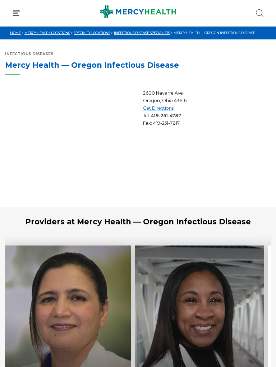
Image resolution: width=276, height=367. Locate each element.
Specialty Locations (92, 33)
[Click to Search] (259, 13)
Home (15, 33)
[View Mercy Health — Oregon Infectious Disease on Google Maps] (71, 136)
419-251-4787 (166, 115)
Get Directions (158, 108)
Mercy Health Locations (47, 33)
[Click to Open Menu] (16, 13)
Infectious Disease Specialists (142, 33)
